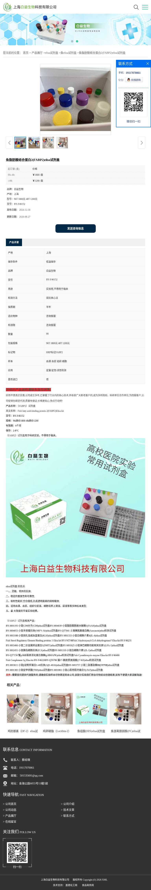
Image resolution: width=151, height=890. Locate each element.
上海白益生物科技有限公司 (55, 879)
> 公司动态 (9, 809)
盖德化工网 (71, 885)
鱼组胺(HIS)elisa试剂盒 (91, 731)
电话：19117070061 (22, 767)
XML (104, 879)
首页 (26, 52)
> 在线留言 (9, 821)
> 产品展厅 (9, 815)
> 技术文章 (67, 809)
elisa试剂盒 (51, 52)
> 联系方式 (67, 815)
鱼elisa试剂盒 (68, 52)
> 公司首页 (9, 803)
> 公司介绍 (67, 803)
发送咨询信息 (75, 228)
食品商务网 (88, 885)
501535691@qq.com (31, 775)
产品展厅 (37, 52)
